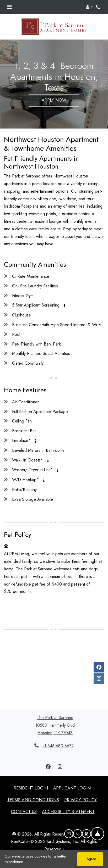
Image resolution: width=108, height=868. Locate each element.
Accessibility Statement (68, 811)
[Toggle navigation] (9, 7)
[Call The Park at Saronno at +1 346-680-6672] (98, 7)
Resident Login (31, 788)
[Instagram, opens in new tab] (99, 678)
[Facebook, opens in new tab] (99, 667)
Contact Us (24, 812)
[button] (89, 7)
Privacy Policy (80, 800)
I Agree (90, 858)
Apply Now (54, 100)
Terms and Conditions (33, 800)
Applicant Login (72, 788)
